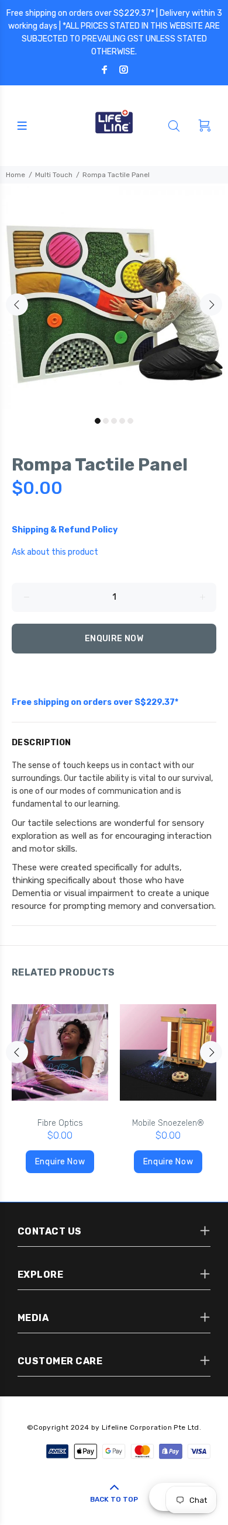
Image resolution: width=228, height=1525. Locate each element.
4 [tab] (122, 421)
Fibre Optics (60, 1123)
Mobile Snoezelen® (168, 1123)
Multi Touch (53, 175)
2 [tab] (106, 421)
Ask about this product (55, 552)
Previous (17, 304)
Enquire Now (114, 639)
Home (15, 175)
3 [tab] (114, 421)
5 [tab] (130, 421)
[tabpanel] (114, 297)
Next (211, 304)
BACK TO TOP (114, 1499)
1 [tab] (98, 421)
